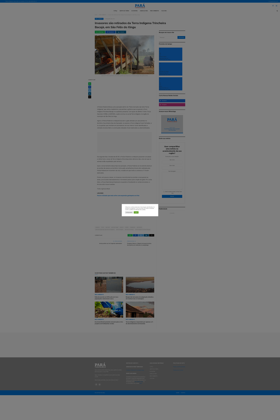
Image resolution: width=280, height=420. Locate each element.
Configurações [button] (129, 212)
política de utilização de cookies (137, 209)
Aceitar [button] (136, 212)
